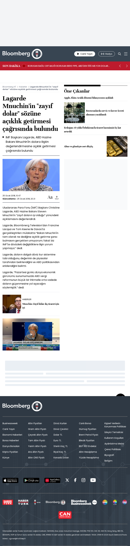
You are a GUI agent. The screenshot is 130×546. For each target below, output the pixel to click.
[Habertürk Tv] (23, 502)
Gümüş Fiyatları (87, 429)
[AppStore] (10, 480)
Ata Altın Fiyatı (36, 451)
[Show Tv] (104, 502)
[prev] (119, 65)
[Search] (119, 54)
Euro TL (57, 440)
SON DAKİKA (11, 65)
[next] (126, 65)
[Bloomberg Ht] (56, 502)
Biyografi (109, 455)
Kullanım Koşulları (114, 438)
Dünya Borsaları (11, 446)
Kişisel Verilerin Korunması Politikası (115, 425)
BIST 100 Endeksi (87, 446)
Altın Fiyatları (35, 423)
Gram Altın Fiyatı (37, 429)
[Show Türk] (115, 502)
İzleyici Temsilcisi (113, 432)
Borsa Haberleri (11, 440)
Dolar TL (58, 434)
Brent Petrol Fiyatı (88, 434)
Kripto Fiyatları (10, 451)
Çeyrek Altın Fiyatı (38, 434)
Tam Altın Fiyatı (36, 440)
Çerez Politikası (112, 449)
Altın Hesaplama (88, 451)
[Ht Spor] (37, 502)
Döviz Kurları (60, 423)
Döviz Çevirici (61, 429)
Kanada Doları (61, 457)
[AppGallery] (52, 480)
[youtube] (93, 480)
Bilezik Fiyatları (86, 440)
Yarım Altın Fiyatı (37, 446)
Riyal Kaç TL (60, 451)
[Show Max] (124, 502)
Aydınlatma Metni (114, 443)
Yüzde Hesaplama (89, 457)
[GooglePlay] (31, 480)
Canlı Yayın (9, 429)
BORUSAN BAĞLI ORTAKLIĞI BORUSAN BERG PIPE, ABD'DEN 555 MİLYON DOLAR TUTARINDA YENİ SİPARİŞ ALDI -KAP (68, 65)
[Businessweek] (84, 502)
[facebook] (75, 480)
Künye (6, 457)
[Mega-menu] (125, 54)
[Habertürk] (8, 502)
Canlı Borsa (85, 423)
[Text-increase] (50, 197)
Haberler (23, 86)
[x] (67, 480)
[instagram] (83, 480)
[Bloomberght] (22, 54)
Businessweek (10, 423)
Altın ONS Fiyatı (36, 457)
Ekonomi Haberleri (12, 434)
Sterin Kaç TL (61, 446)
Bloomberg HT (9, 86)
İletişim (108, 460)
